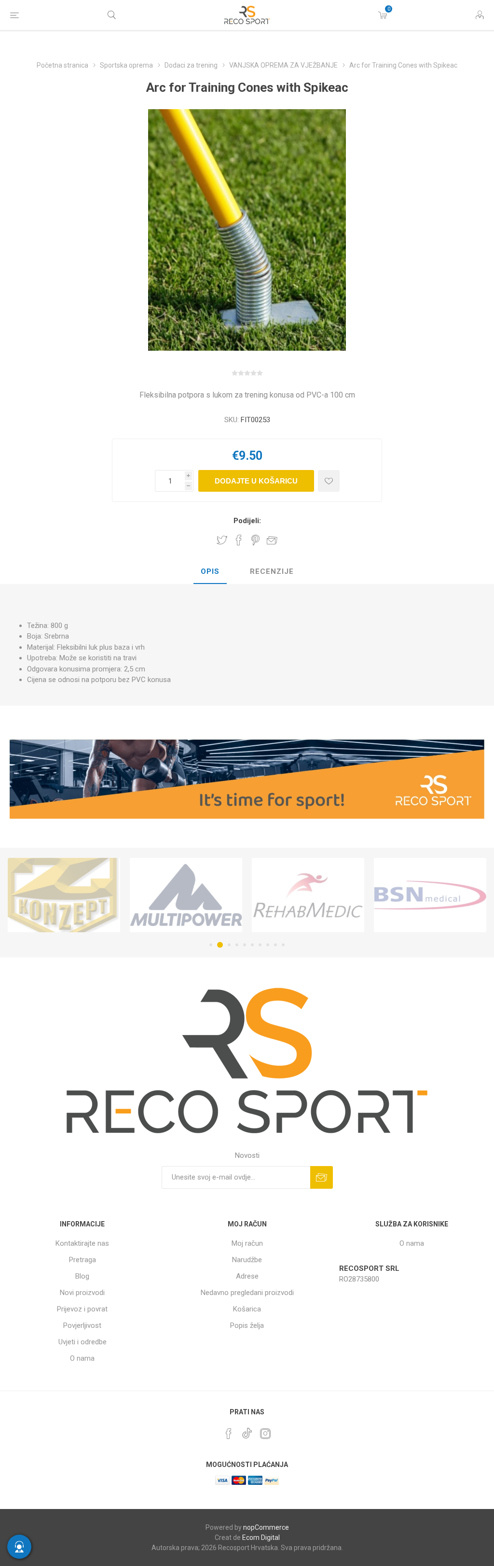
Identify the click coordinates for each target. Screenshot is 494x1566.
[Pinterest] (228, 1433)
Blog (82, 1276)
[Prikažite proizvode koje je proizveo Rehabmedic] (186, 895)
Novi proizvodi (82, 1292)
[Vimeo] (247, 1430)
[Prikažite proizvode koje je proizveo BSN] (308, 895)
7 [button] (260, 944)
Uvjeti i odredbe (82, 1342)
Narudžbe (247, 1259)
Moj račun (247, 1243)
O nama (82, 1358)
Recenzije (272, 571)
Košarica (247, 1309)
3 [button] (228, 945)
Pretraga (82, 1259)
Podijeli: (247, 520)
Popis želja (247, 1325)
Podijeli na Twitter (222, 540)
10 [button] (283, 944)
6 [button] (252, 944)
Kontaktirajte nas (82, 1243)
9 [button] (275, 944)
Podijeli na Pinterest (255, 540)
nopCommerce (266, 1527)
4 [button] (236, 944)
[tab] (210, 572)
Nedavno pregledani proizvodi (247, 1292)
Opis (210, 571)
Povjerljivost (82, 1325)
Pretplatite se (321, 1177)
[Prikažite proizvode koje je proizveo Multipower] (64, 895)
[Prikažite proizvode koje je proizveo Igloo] (430, 895)
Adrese (247, 1276)
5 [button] (244, 944)
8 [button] (267, 944)
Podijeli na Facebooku (238, 540)
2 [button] (218, 944)
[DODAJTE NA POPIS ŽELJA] (329, 481)
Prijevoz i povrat (82, 1309)
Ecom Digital (261, 1537)
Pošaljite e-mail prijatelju (272, 540)
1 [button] (210, 944)
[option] (64, 895)
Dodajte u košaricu (256, 481)
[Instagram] (265, 1433)
